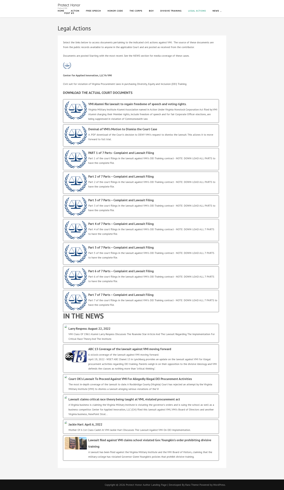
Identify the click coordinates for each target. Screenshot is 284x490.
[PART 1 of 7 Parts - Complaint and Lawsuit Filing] (141, 159)
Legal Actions (197, 11)
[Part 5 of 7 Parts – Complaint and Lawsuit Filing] (141, 254)
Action (75, 11)
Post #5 (69, 13)
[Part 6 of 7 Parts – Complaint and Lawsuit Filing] (141, 277)
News (216, 11)
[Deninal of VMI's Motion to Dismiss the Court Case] (141, 135)
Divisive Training (170, 11)
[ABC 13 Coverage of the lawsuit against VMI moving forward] (141, 358)
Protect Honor (69, 5)
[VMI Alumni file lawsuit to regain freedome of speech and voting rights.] (141, 111)
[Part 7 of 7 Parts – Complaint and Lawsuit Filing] (141, 301)
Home (61, 11)
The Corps (136, 11)
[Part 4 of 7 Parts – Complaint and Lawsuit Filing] (141, 230)
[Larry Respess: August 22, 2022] (141, 333)
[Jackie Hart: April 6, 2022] (141, 427)
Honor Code (115, 11)
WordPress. (219, 484)
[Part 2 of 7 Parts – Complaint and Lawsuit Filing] (141, 183)
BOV (151, 11)
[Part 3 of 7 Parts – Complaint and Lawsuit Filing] (141, 206)
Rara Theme (192, 484)
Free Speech (93, 11)
